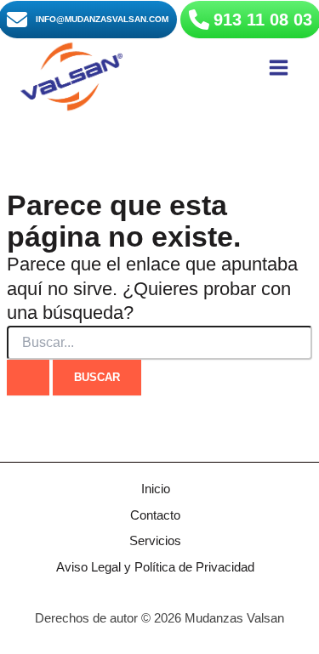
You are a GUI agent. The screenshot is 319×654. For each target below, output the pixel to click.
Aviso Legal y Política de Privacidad (155, 567)
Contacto (155, 515)
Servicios (155, 541)
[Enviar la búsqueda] (28, 378)
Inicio (155, 489)
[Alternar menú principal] (279, 68)
